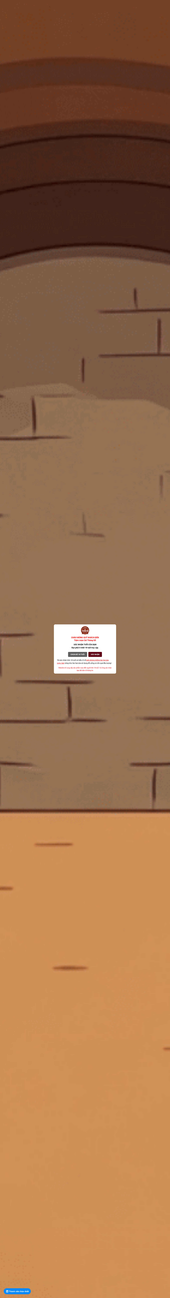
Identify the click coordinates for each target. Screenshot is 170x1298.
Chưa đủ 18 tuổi (78, 654)
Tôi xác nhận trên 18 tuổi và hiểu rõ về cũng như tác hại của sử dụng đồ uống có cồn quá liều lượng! (84, 661)
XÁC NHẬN (95, 654)
